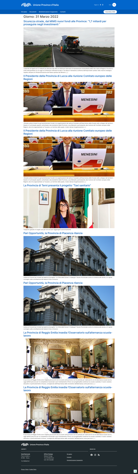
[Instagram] (95, 455)
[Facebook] (91, 455)
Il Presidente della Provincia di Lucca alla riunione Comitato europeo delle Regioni (67, 77)
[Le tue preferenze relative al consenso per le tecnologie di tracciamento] (135, 471)
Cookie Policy (32, 469)
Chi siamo (24, 12)
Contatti (62, 12)
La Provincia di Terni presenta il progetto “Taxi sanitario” (57, 185)
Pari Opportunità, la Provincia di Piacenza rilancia (52, 233)
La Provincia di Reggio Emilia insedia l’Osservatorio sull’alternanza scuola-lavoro (67, 334)
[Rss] (99, 455)
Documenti (33, 12)
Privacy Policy (25, 469)
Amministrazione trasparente (48, 12)
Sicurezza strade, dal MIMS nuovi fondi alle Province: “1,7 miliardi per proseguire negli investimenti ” (64, 23)
